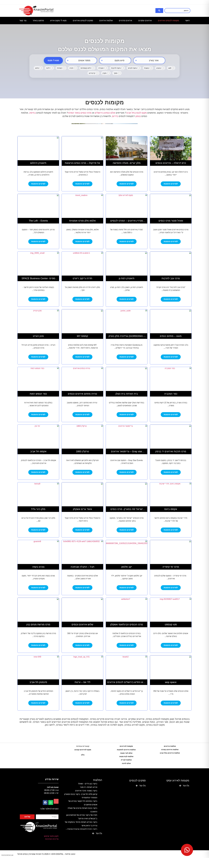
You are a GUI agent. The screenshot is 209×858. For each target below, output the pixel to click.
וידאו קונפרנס (86, 68)
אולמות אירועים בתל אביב (170, 753)
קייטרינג (92, 73)
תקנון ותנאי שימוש (51, 836)
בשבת (146, 68)
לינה (48, 68)
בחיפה (32, 112)
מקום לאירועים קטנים (83, 750)
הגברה (101, 68)
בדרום (115, 116)
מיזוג (37, 68)
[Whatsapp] (50, 802)
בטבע (158, 68)
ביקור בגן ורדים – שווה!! (87, 784)
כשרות (59, 68)
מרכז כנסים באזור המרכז (79, 112)
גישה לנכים (132, 68)
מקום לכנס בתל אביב (136, 112)
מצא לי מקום (53, 60)
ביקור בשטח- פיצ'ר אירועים (86, 791)
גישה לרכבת (116, 68)
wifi (169, 68)
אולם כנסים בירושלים (105, 112)
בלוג (82, 755)
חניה (71, 68)
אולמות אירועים (170, 746)
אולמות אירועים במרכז (170, 750)
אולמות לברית (126, 760)
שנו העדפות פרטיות (7, 855)
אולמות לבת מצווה (126, 756)
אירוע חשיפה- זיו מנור (88, 787)
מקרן (104, 73)
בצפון (138, 116)
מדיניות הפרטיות (52, 839)
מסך (115, 73)
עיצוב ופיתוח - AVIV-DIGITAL (63, 854)
